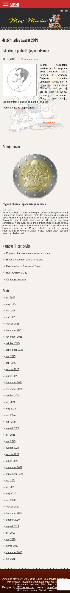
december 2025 (14, 330)
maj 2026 (10, 310)
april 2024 (11, 421)
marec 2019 (12, 545)
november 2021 (14, 467)
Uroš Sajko (36, 579)
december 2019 (14, 513)
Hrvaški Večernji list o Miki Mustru (24, 259)
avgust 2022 (12, 447)
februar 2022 (12, 454)
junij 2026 (11, 304)
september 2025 (14, 349)
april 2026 (11, 317)
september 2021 (14, 474)
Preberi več (18, 233)
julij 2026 (10, 297)
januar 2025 (12, 376)
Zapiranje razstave (16, 279)
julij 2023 (10, 434)
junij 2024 (11, 408)
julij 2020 (10, 487)
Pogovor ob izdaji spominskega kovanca (28, 253)
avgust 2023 (12, 428)
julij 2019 (10, 532)
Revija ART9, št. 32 (16, 272)
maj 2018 (10, 559)
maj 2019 (10, 539)
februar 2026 (12, 323)
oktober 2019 (13, 519)
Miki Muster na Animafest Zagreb (24, 266)
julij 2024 (10, 402)
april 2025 (11, 362)
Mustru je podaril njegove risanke (26, 50)
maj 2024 (10, 415)
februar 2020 (12, 506)
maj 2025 (10, 356)
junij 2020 (11, 493)
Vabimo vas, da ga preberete (18, 107)
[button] (6, 3)
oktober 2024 (13, 395)
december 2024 (14, 382)
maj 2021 (10, 480)
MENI (14, 5)
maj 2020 (10, 500)
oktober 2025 (13, 343)
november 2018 (14, 552)
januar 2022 (12, 461)
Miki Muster (13, 581)
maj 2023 (10, 441)
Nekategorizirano (30, 59)
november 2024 (14, 389)
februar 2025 (12, 369)
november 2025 (14, 336)
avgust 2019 (12, 526)
